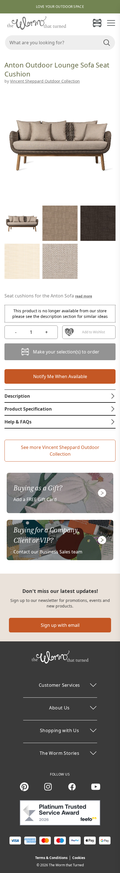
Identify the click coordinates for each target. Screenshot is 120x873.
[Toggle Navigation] (111, 23)
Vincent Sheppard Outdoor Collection (45, 81)
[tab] (60, 396)
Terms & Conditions (51, 857)
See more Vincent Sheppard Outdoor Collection (60, 450)
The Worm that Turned (66, 865)
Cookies (78, 857)
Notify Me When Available (60, 376)
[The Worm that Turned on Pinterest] (24, 786)
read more (83, 296)
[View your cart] (97, 23)
